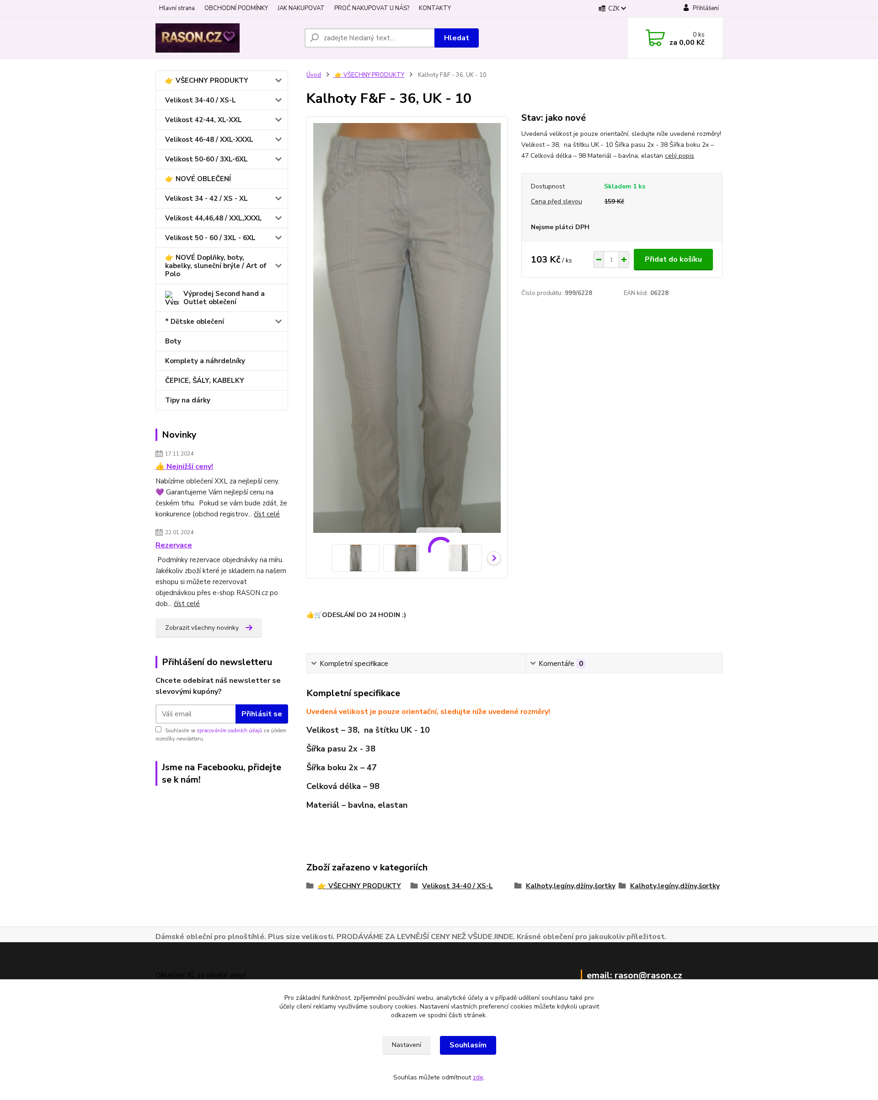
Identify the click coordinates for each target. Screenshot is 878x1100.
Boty (173, 341)
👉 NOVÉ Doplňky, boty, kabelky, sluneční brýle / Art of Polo (216, 266)
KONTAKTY (435, 8)
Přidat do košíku (673, 259)
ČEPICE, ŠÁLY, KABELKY (204, 380)
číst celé (267, 514)
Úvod (313, 75)
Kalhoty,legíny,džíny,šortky (571, 886)
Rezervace (173, 545)
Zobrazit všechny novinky (202, 627)
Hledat (456, 38)
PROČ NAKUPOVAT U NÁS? (371, 8)
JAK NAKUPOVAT (301, 8)
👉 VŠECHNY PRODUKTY (206, 80)
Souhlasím (468, 1045)
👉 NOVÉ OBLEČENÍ (198, 178)
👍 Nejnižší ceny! (184, 466)
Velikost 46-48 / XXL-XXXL (209, 139)
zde (478, 1077)
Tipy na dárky (187, 400)
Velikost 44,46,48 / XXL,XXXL (213, 218)
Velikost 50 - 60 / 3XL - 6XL (210, 237)
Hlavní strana (177, 8)
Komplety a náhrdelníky (205, 360)
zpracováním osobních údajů (229, 730)
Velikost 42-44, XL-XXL (203, 119)
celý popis (679, 155)
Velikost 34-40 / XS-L (200, 100)
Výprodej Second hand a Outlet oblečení (224, 297)
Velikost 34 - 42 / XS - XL (206, 198)
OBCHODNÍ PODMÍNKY (236, 8)
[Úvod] (226, 38)
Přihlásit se (261, 714)
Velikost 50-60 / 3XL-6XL (206, 159)
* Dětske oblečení (194, 321)
